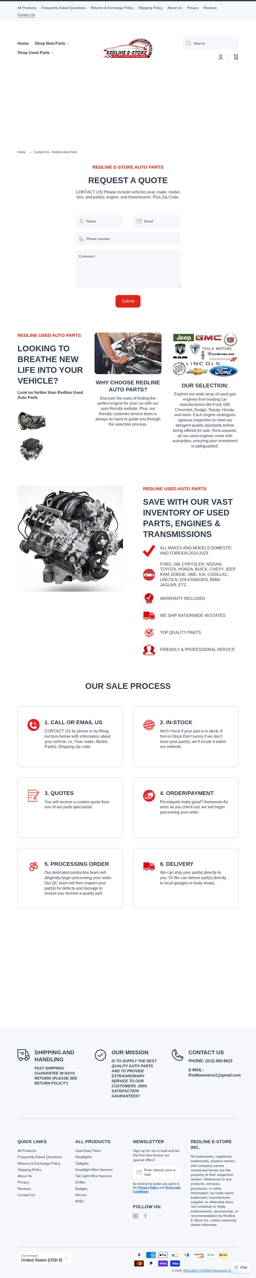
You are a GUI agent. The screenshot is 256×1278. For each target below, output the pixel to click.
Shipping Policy (30, 1170)
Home (22, 152)
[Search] (186, 43)
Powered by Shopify (224, 1270)
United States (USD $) (41, 1260)
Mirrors (80, 1195)
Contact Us (26, 1195)
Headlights (83, 1157)
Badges (81, 1189)
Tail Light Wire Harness (93, 1176)
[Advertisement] (128, 113)
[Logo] (128, 48)
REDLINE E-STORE (196, 1270)
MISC (79, 1201)
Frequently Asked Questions (40, 1157)
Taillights (82, 1163)
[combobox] (210, 43)
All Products (27, 1151)
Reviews (24, 1189)
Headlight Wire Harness (94, 1170)
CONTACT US (206, 1052)
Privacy (23, 1182)
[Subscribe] (174, 1172)
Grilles (80, 1182)
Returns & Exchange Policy (39, 1163)
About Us (25, 1176)
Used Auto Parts (88, 1151)
